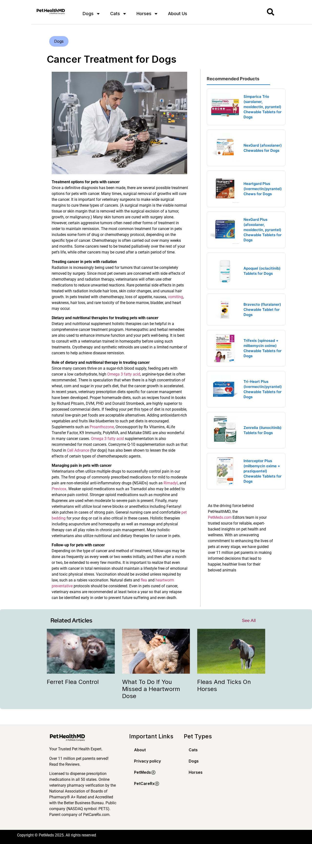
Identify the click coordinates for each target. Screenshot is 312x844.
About (140, 749)
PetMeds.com (220, 517)
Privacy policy (147, 761)
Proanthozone (102, 427)
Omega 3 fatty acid (123, 374)
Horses (143, 13)
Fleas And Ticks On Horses (224, 685)
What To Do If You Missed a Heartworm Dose (151, 689)
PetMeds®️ (145, 772)
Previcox (59, 489)
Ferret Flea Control (73, 681)
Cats (115, 13)
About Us (177, 13)
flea (144, 580)
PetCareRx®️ (146, 783)
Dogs (88, 13)
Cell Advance (78, 450)
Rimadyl (171, 483)
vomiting (175, 297)
